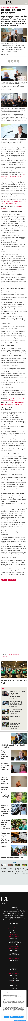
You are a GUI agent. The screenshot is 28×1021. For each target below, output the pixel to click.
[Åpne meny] (25, 2)
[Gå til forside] (14, 2)
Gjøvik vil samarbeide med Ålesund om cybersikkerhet (12, 400)
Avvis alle (6, 1016)
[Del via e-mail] (15, 61)
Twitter (3, 208)
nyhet (4, 579)
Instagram (5, 656)
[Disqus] (14, 603)
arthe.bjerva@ (14, 982)
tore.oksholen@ (14, 934)
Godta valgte (13, 1016)
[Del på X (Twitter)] (12, 61)
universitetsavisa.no (14, 936)
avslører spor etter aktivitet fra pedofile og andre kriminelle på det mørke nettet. (13, 202)
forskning (12, 579)
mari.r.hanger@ (14, 957)
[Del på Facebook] (9, 61)
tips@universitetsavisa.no (14, 928)
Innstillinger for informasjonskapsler (20, 1020)
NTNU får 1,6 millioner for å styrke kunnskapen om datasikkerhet (12, 403)
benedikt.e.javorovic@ (14, 946)
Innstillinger (20, 1016)
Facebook (18, 206)
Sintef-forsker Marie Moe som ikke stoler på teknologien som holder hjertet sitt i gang (13, 176)
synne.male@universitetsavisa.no (14, 972)
